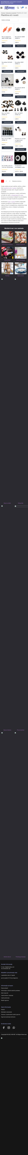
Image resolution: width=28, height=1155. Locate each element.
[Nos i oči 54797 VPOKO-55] (20, 106)
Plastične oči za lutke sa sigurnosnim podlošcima (20, 140)
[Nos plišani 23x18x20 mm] (7, 55)
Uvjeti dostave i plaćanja (7, 995)
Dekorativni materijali (11, 13)
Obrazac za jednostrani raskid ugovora (10, 1014)
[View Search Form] (18, 8)
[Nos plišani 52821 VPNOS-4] (20, 55)
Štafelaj (7, 275)
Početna (3, 13)
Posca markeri (20, 730)
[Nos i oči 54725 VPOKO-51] (7, 106)
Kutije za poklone (20, 244)
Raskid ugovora (5, 1000)
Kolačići (3, 1009)
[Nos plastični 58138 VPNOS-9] (20, 80)
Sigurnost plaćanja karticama (8, 1017)
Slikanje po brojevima (7, 244)
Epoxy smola (21, 275)
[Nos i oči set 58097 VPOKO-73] (7, 131)
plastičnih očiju (8, 188)
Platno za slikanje (20, 260)
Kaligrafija (20, 503)
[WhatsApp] (13, 1027)
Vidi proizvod (7, 46)
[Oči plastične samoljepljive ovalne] (20, 158)
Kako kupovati (4, 993)
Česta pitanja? (4, 988)
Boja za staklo (7, 503)
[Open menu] (1, 8)
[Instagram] (8, 1027)
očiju (9, 201)
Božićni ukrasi (7, 956)
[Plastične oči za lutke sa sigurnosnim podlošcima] (20, 131)
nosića (14, 188)
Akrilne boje (7, 260)
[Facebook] (3, 1027)
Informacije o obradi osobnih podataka (10, 990)
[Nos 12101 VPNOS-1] (7, 80)
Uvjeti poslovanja (5, 998)
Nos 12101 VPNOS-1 (7, 87)
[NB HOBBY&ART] (9, 8)
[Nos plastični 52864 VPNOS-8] (20, 29)
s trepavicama (14, 195)
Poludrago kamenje (20, 956)
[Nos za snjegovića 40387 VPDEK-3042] (7, 29)
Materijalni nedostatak (6, 1012)
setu (22, 195)
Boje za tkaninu (7, 730)
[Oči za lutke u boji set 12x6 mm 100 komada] (7, 158)
